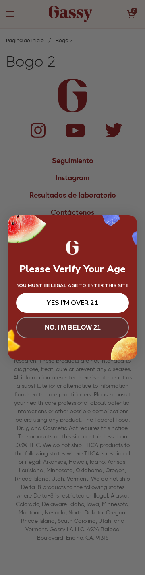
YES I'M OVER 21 (72, 302)
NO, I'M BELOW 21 (73, 327)
